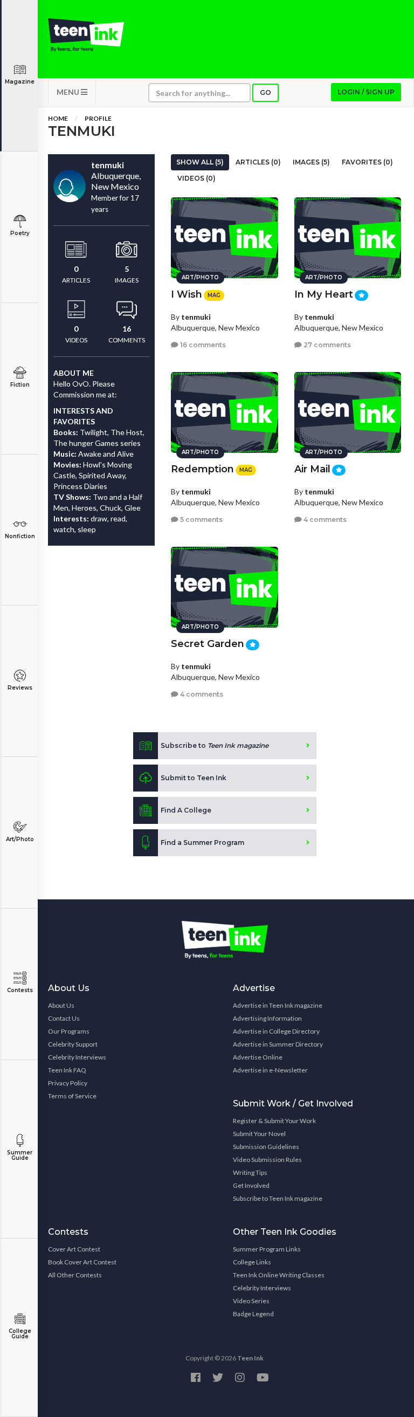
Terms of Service (72, 1096)
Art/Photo (20, 839)
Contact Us (64, 1018)
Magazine (19, 81)
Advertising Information (267, 1018)
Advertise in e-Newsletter (270, 1070)
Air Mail (312, 469)
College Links (252, 1262)
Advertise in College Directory (276, 1031)
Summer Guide (19, 1155)
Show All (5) (200, 162)
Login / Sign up (366, 92)
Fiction (20, 384)
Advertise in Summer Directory (278, 1044)
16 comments (202, 345)
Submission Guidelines (266, 1147)
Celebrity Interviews (77, 1057)
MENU (69, 92)
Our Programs (68, 1031)
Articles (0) (258, 162)
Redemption (202, 469)
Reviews (20, 687)
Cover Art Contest (74, 1249)
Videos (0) (196, 178)
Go (265, 92)
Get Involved (251, 1185)
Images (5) (311, 162)
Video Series (251, 1301)
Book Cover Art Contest (82, 1262)
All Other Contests (75, 1275)
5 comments (200, 519)
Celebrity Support (73, 1044)
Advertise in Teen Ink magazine (277, 1005)
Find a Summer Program (202, 842)
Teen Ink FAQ (67, 1070)
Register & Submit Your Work (274, 1121)
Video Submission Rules (267, 1159)
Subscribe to (214, 745)
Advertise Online (257, 1057)
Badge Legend (253, 1314)
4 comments (324, 519)
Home (58, 118)
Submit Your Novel (259, 1134)
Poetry (20, 233)
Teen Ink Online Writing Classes (279, 1275)
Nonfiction (20, 536)
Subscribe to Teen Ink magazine (277, 1198)
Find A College (186, 810)
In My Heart (323, 294)
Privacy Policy (67, 1083)
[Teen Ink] (86, 35)
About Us (61, 1005)
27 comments (326, 345)
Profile (98, 118)
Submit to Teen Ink (193, 778)
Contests (20, 990)
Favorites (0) (367, 162)
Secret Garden (207, 644)
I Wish (186, 294)
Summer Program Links (267, 1249)
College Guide (20, 1333)
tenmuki (196, 316)
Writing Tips (250, 1172)
